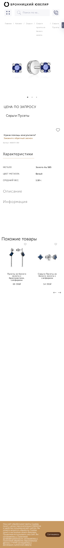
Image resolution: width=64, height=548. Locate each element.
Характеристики (18, 154)
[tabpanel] (32, 70)
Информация (15, 202)
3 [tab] (36, 97)
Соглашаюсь (53, 534)
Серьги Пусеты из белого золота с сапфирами (47, 275)
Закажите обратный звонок (18, 138)
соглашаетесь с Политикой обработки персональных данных (20, 541)
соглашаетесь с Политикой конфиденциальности (15, 538)
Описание (12, 191)
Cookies (35, 524)
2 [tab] (32, 97)
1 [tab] (27, 97)
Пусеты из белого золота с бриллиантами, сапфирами (16, 275)
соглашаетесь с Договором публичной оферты (17, 544)
